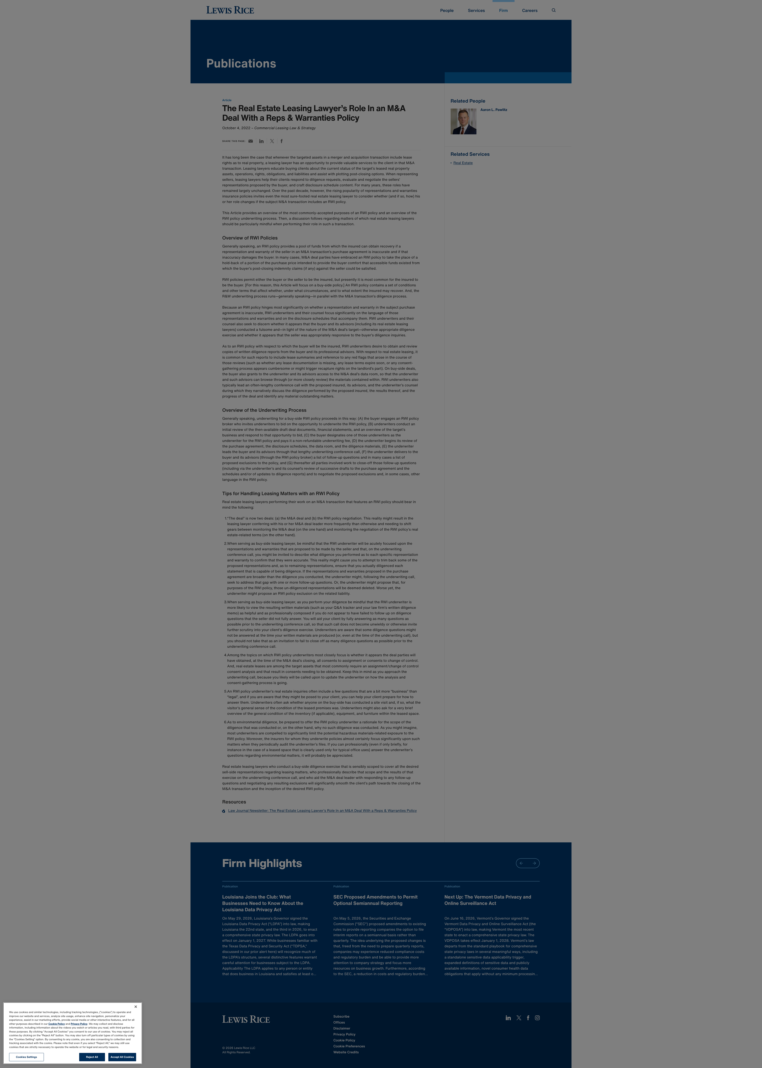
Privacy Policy (79, 1024)
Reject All (92, 1057)
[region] (72, 1033)
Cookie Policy (56, 1024)
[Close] (135, 1006)
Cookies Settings (26, 1057)
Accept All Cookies (122, 1057)
